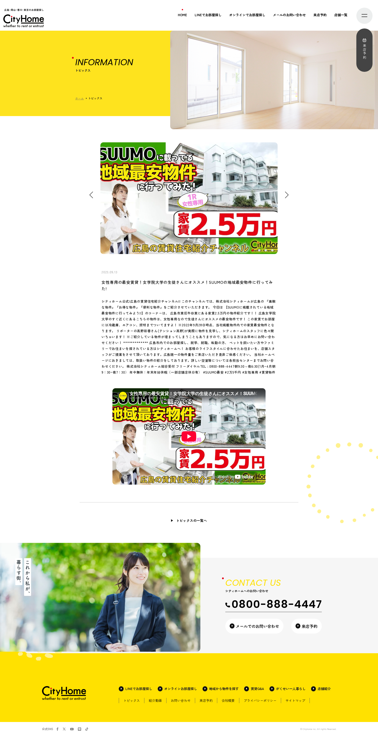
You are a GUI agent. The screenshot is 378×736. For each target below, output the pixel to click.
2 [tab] (259, 250)
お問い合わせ (181, 700)
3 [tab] (265, 250)
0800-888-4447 (276, 604)
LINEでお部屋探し (208, 14)
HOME (182, 14)
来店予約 (320, 14)
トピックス (131, 700)
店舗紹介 (324, 688)
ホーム (79, 98)
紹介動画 (155, 700)
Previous (91, 195)
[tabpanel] (189, 198)
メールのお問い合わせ (289, 14)
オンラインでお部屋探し (247, 14)
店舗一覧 (340, 14)
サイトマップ (295, 700)
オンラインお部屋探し (180, 688)
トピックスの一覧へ (191, 520)
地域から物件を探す (224, 688)
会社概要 (228, 700)
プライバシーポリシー (260, 700)
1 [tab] (252, 250)
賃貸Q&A (257, 688)
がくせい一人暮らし (291, 688)
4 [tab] (272, 250)
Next (287, 195)
